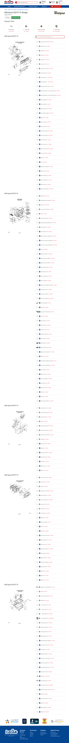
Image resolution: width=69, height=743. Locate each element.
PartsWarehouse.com (13, 734)
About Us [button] (44, 6)
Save (8, 17)
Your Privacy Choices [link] (54, 733)
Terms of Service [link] (54, 734)
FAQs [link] (21, 736)
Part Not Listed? (16, 17)
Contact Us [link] (22, 733)
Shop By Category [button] (33, 6)
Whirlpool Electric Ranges (23, 9)
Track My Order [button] (57, 6)
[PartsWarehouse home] (8, 1)
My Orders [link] (32, 733)
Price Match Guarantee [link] (24, 738)
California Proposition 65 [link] (55, 736)
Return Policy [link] (22, 737)
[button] (60, 2)
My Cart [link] (31, 736)
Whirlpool (15, 9)
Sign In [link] (31, 732)
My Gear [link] (31, 734)
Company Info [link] (42, 732)
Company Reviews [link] (43, 733)
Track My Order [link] (22, 735)
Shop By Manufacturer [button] (19, 6)
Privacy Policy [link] (53, 732)
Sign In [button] (42, 2)
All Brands (10, 9)
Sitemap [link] (41, 734)
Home (9, 6)
